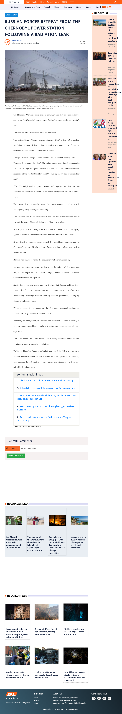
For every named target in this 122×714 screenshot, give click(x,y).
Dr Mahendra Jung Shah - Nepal (111, 68)
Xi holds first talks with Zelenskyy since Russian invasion (47, 388)
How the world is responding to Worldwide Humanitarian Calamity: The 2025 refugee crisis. (114, 92)
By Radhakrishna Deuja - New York (112, 143)
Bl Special (101, 13)
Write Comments (28, 448)
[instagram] (104, 698)
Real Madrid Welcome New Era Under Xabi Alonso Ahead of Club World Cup (13, 542)
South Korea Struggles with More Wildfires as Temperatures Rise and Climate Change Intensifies (57, 545)
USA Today (111, 189)
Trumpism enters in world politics (112, 57)
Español (50, 2)
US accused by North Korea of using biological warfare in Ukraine (45, 408)
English (35, 2)
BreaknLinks (17, 40)
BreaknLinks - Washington (112, 111)
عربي (57, 2)
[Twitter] (99, 698)
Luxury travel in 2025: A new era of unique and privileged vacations (78, 542)
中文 (72, 2)
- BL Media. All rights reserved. (68, 709)
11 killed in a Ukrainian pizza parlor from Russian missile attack (46, 675)
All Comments (12, 448)
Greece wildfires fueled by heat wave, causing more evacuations (46, 631)
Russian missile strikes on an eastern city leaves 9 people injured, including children (16, 633)
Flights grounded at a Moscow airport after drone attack (74, 631)
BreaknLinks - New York (112, 45)
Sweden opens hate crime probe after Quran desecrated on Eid (17, 675)
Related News (17, 595)
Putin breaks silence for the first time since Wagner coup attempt (44, 419)
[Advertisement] (48, 483)
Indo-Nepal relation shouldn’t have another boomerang (113, 128)
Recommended (17, 503)
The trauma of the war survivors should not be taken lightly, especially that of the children (35, 543)
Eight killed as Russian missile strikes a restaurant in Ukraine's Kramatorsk (74, 676)
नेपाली (28, 2)
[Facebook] (94, 698)
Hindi (42, 2)
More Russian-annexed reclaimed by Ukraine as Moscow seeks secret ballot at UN (46, 397)
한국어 (65, 2)
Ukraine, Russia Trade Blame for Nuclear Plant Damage (47, 381)
